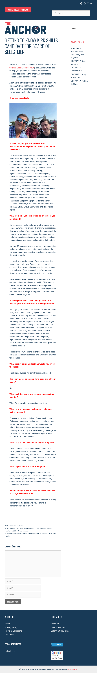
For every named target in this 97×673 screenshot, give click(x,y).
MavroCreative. (72, 669)
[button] (81, 3)
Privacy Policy (11, 627)
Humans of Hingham (15, 526)
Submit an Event (58, 627)
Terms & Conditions (13, 631)
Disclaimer (9, 634)
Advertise (55, 624)
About (7, 624)
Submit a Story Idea (59, 631)
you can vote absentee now (21, 68)
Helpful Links (10, 651)
